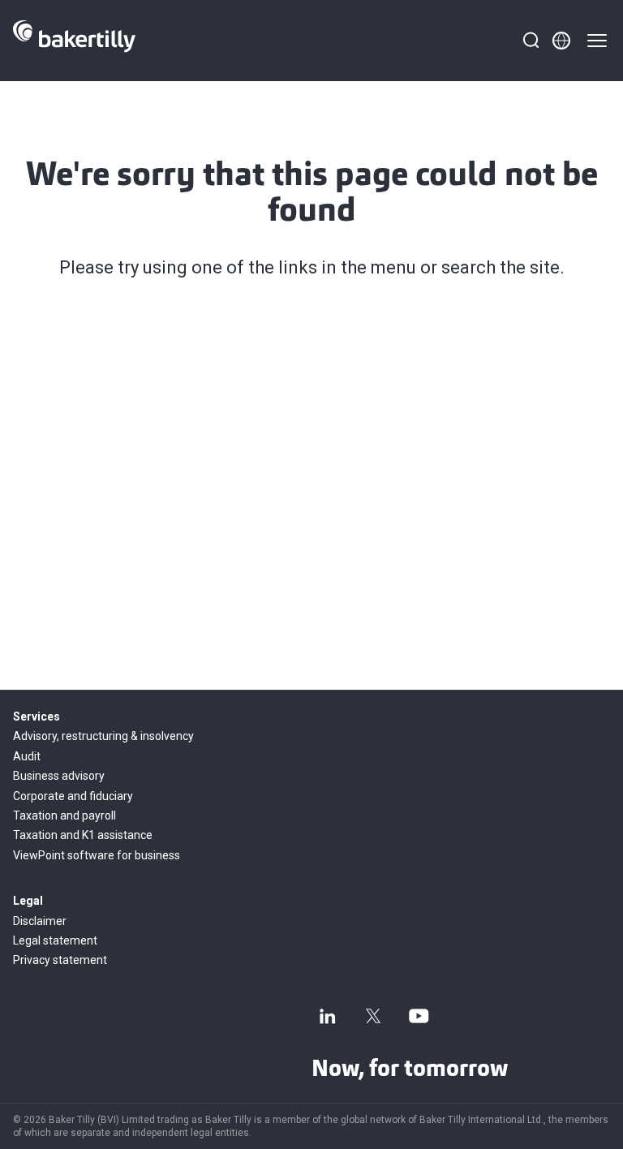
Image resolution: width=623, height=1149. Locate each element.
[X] (373, 1016)
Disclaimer (40, 920)
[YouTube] (418, 1016)
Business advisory (59, 775)
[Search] (531, 41)
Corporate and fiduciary (73, 796)
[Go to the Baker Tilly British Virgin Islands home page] (74, 40)
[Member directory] (561, 40)
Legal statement (55, 940)
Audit (27, 756)
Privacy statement (60, 959)
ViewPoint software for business (96, 855)
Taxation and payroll (64, 815)
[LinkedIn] (328, 1016)
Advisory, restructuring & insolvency (103, 735)
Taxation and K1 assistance (83, 834)
